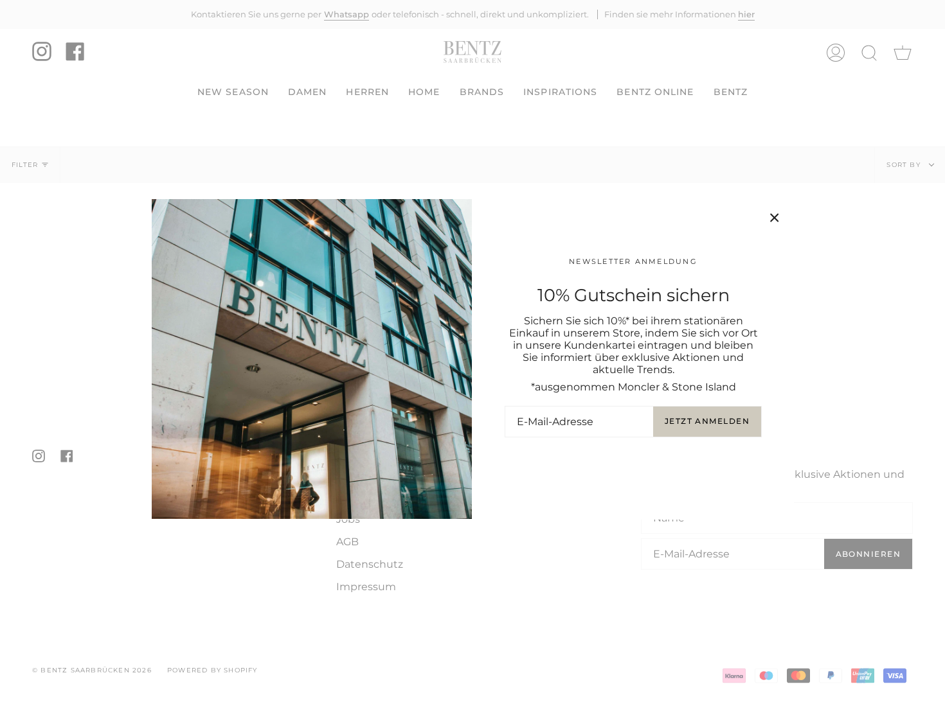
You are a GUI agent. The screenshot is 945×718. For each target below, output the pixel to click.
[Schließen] (774, 217)
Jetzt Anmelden (707, 421)
